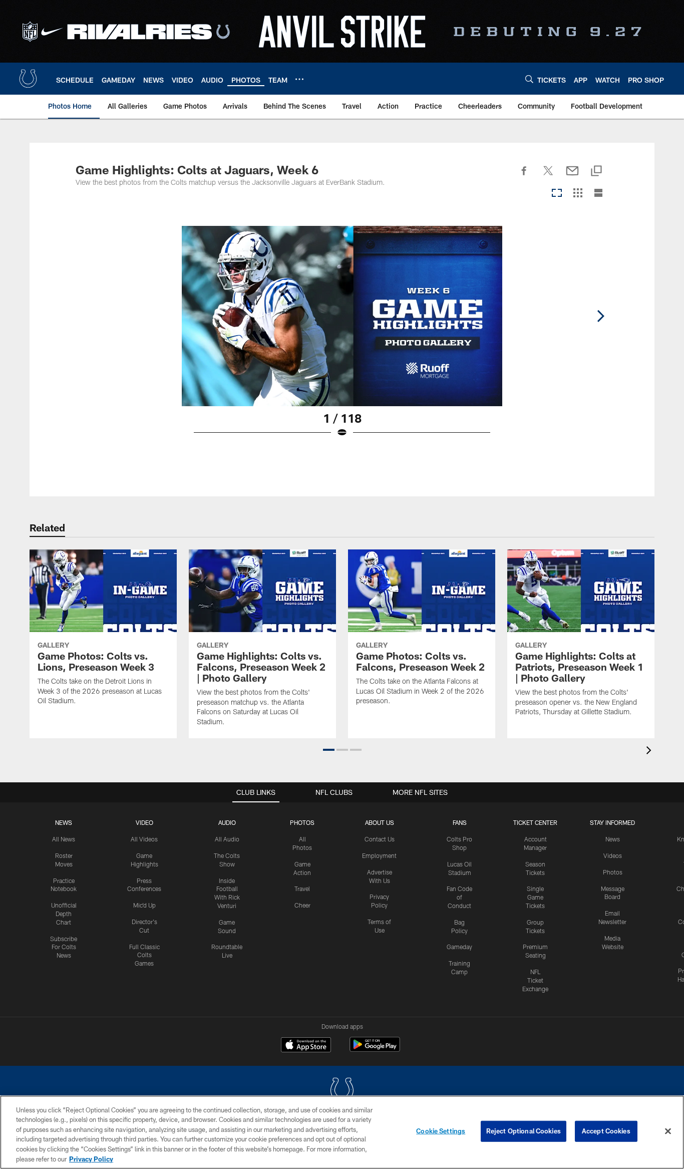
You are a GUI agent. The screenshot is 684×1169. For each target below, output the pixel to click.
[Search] (529, 79)
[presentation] (650, 751)
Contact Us (380, 838)
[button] (328, 749)
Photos (302, 822)
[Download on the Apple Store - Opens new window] (305, 1045)
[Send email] (572, 176)
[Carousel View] (557, 193)
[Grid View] (577, 193)
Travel (302, 888)
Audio (227, 822)
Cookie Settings (440, 1131)
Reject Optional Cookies (523, 1131)
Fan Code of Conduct (459, 897)
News (63, 822)
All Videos (144, 838)
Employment (379, 855)
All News (63, 838)
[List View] (598, 193)
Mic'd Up (144, 905)
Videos (612, 855)
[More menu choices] (299, 79)
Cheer (302, 905)
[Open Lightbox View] (342, 338)
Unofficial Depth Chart (64, 914)
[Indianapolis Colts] (342, 1091)
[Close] (668, 1131)
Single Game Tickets (535, 897)
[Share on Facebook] (524, 176)
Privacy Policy (91, 1158)
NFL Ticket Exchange (535, 980)
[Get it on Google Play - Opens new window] (374, 1049)
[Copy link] (596, 171)
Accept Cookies (606, 1131)
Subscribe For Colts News (63, 947)
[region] (342, 1132)
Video (144, 822)
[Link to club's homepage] (28, 79)
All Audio (227, 838)
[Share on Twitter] (548, 176)
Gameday (459, 946)
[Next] (600, 316)
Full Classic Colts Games (144, 955)
